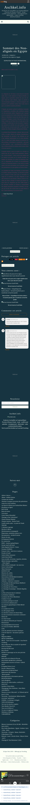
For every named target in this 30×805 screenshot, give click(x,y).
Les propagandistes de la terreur (10, 624)
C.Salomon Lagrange (7, 527)
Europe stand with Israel (8, 545)
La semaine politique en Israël (10, 601)
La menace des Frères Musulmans (11, 597)
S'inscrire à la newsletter (8, 265)
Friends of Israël (6, 553)
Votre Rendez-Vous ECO (8, 706)
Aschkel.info (15, 7)
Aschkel (13, 428)
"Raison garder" (6, 674)
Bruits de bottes (6, 511)
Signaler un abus (5, 759)
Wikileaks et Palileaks (8, 712)
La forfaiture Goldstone (8, 595)
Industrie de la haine (7, 575)
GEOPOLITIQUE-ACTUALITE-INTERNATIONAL (15, 60)
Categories (12, 55)
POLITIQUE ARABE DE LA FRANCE (12, 660)
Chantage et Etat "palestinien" (10, 517)
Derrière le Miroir (6, 529)
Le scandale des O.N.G (8, 608)
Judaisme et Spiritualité (8, 579)
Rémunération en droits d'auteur (20, 759)
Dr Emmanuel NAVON (8, 539)
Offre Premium (3, 761)
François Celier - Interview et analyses (12, 551)
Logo (3, 634)
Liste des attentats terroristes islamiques (12, 630)
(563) (11, 740)
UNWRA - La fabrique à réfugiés (10, 700)
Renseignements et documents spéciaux (12, 676)
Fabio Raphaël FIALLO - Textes (10, 547)
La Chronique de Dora (8, 585)
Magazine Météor (6, 636)
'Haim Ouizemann (6, 569)
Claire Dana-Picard (8, 193)
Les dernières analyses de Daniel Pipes (12, 612)
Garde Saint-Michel (7, 557)
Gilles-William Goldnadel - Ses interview (13, 565)
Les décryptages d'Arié (8, 610)
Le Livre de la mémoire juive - (10, 603)
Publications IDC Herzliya (9, 672)
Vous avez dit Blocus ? (8, 708)
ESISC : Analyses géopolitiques (10, 543)
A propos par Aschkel (7, 499)
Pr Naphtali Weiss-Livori (8, 666)
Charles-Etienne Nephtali (8, 519)
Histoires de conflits (7, 573)
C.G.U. (11, 759)
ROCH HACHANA (7, 678)
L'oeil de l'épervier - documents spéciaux (13, 632)
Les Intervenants (6, 618)
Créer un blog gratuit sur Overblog (9, 758)
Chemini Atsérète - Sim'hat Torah (10, 521)
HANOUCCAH (6, 571)
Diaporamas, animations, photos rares (12, 533)
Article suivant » (23, 248)
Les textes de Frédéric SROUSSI (10, 626)
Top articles (19, 758)
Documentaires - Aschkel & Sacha (11, 535)
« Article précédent (7, 248)
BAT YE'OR (5, 509)
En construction (6, 541)
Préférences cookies (25, 761)
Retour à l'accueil (15, 251)
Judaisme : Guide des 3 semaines (10, 581)
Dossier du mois (6, 537)
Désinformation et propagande (10, 531)
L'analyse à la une (6, 599)
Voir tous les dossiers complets (10, 704)
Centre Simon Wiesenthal (8, 515)
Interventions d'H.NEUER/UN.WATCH (12, 577)
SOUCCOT (4, 684)
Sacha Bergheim (6, 680)
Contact (24, 758)
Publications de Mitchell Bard (10, 670)
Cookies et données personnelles (14, 761)
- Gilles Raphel (6, 563)
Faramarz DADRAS (7, 549)
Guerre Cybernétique (7, 567)
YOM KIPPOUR (6, 714)
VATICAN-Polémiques (8, 702)
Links (3, 628)
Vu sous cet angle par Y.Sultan (10, 710)
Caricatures (5, 513)
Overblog (24, 751)
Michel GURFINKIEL (7, 638)
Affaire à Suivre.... (6, 495)
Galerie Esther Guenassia (8, 555)
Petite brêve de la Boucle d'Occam (11, 658)
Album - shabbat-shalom (8, 497)
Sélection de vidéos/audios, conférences (12, 682)
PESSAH (4, 656)
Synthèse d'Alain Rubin (8, 686)
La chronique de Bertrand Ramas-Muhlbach (13, 583)
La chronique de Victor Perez (9, 587)
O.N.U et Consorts (6, 646)
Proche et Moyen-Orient (8, 668)
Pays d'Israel (5, 650)
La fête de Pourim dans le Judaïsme (11, 593)
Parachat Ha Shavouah (8, 648)
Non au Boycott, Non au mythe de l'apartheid (14, 644)
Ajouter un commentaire (14, 314)
